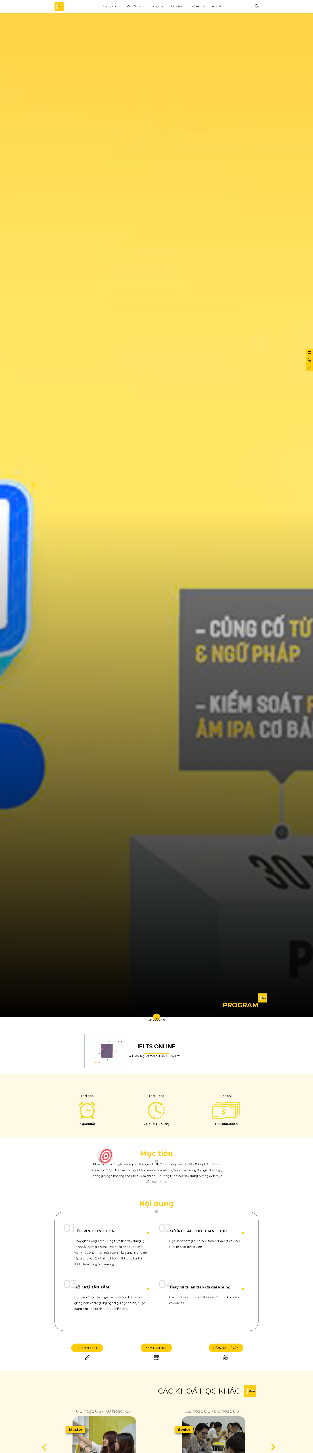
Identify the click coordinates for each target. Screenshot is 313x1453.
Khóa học (153, 6)
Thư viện (175, 6)
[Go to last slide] (44, 1447)
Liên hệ (216, 6)
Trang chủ (110, 6)
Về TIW (132, 6)
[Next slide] (272, 1447)
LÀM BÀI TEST (87, 1348)
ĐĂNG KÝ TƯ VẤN (226, 1348)
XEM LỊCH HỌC (156, 1348)
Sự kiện (196, 6)
